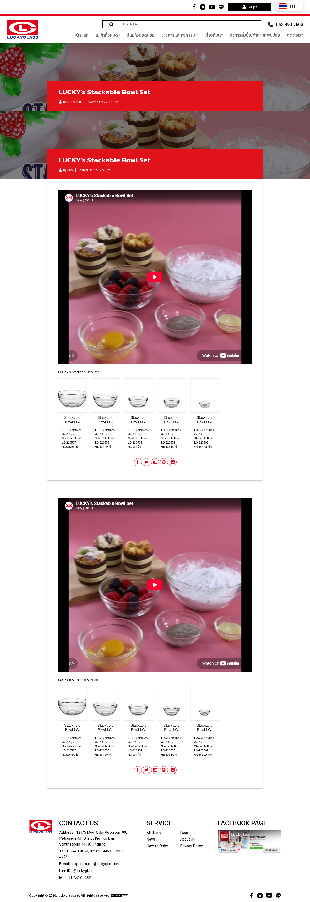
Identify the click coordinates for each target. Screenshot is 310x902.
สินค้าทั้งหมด (106, 35)
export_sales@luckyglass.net (96, 864)
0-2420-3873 (77, 851)
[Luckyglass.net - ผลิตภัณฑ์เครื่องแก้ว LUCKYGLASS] (23, 29)
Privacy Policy (191, 846)
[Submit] (111, 25)
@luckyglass (83, 871)
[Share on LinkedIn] (173, 462)
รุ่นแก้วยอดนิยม (141, 35)
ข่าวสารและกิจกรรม (178, 35)
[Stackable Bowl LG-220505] (105, 395)
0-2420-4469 (100, 851)
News (151, 839)
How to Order (157, 846)
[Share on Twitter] (146, 462)
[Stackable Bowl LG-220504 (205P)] (138, 395)
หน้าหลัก (81, 35)
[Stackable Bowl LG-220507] (72, 395)
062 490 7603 (289, 24)
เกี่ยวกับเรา (213, 35)
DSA (70, 170)
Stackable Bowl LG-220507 (72, 420)
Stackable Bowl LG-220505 (105, 420)
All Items (154, 833)
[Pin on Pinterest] (164, 462)
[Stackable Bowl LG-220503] (171, 395)
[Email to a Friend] (155, 462)
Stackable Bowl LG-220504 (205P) (138, 420)
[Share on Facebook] (138, 462)
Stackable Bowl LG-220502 (205, 420)
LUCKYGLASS (80, 878)
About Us (187, 839)
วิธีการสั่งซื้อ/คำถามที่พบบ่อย (255, 35)
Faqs (184, 833)
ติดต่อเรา (295, 35)
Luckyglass (75, 101)
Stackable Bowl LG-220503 (171, 420)
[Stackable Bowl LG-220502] (204, 395)
